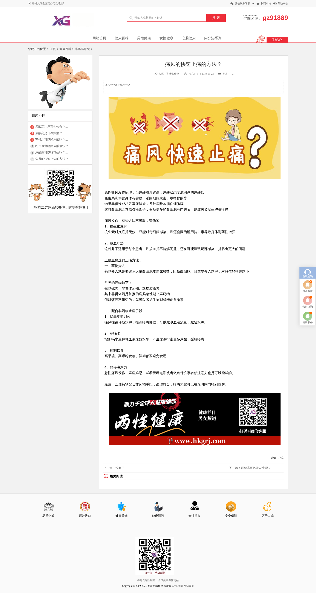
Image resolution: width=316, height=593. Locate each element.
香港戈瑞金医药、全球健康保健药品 (158, 580)
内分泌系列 (212, 38)
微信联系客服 (242, 3)
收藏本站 (266, 3)
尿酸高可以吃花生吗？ (256, 468)
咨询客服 (307, 291)
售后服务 (307, 322)
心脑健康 (189, 38)
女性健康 (166, 38)
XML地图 (177, 585)
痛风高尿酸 (82, 49)
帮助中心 (283, 3)
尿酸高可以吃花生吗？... (51, 152)
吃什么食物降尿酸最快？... (53, 146)
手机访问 (277, 39)
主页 (53, 49)
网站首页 (99, 38)
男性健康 (144, 38)
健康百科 (122, 38)
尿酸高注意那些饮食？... (51, 126)
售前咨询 (307, 306)
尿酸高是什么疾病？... (50, 133)
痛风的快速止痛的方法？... (53, 159)
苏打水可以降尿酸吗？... (51, 139)
